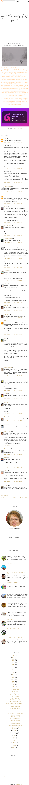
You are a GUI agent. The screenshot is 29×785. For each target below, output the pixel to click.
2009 (13, 684)
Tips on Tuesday (15, 727)
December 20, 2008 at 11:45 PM (13, 364)
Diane (5, 245)
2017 (13, 671)
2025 (13, 657)
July (14, 735)
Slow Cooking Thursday (14, 610)
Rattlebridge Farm (8, 238)
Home (14, 37)
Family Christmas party (15, 699)
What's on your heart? (15, 708)
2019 (13, 667)
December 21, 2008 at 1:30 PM (13, 413)
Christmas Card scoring (15, 706)
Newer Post (24, 497)
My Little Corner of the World (14, 18)
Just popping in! (11, 619)
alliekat (5, 206)
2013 (13, 677)
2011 (13, 681)
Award (15, 711)
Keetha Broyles (7, 431)
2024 (13, 659)
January (14, 745)
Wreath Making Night (15, 722)
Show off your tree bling (15, 718)
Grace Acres (7, 448)
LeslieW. (6, 424)
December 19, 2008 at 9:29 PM (13, 142)
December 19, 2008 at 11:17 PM (13, 203)
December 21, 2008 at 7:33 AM (13, 390)
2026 (13, 655)
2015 (13, 674)
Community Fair (12, 592)
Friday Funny (11, 563)
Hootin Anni (6, 379)
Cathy (5, 470)
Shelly (5, 457)
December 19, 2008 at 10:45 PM (13, 191)
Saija (5, 320)
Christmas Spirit (15, 698)
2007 (13, 747)
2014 (13, 676)
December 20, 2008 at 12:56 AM (13, 242)
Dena (5, 416)
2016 (13, 672)
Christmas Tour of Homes (15, 710)
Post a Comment (4, 495)
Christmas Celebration (15, 694)
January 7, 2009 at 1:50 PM (12, 492)
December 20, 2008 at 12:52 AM (13, 235)
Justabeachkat (7, 225)
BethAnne (6, 305)
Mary (5, 338)
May (14, 738)
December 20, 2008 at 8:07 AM (13, 267)
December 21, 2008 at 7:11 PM (13, 445)
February (14, 744)
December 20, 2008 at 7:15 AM (13, 258)
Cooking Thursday (13, 601)
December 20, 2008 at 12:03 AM (13, 222)
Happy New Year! (15, 689)
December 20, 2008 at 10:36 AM (13, 292)
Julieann (6, 402)
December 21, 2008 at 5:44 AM (13, 375)
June (14, 737)
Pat (5, 195)
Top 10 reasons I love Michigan (15, 725)
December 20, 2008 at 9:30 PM (13, 334)
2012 (13, 679)
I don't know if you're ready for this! (15, 713)
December (14, 688)
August (14, 733)
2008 (13, 686)
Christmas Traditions (15, 720)
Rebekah (6, 270)
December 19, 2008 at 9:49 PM (13, 168)
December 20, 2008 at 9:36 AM (13, 280)
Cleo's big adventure (15, 693)
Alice (5, 138)
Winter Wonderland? (15, 716)
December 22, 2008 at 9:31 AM (13, 454)
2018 (13, 669)
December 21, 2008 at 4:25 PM (13, 420)
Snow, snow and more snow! (15, 701)
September (14, 732)
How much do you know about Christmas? (15, 703)
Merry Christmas (15, 696)
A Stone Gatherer (8, 367)
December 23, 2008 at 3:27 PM (13, 481)
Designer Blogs (18, 784)
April (14, 740)
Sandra (5, 283)
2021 (13, 664)
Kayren (5, 485)
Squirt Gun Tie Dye (13, 582)
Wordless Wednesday (13, 628)
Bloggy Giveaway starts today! (17, 554)
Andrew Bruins (7, 186)
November (14, 728)
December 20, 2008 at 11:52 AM (13, 302)
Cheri (5, 393)
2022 (13, 662)
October (14, 730)
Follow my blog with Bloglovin (7, 776)
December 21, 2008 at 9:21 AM (13, 398)
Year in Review (15, 691)
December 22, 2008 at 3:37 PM (13, 467)
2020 (13, 666)
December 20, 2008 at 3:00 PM (13, 310)
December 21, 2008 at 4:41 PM (13, 428)
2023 (13, 660)
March (14, 742)
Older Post (4, 497)
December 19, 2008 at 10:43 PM (13, 182)
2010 (13, 682)
